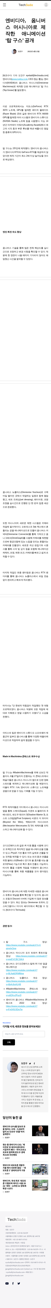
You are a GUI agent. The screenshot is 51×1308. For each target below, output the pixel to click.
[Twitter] (30, 1063)
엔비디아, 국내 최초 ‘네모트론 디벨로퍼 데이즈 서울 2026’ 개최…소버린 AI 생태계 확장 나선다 (14, 1185)
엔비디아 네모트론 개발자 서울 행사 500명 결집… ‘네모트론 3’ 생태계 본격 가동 (14, 1168)
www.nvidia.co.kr (19, 79)
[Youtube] (7, 1283)
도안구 (20, 51)
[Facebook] (34, 1063)
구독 (9, 1042)
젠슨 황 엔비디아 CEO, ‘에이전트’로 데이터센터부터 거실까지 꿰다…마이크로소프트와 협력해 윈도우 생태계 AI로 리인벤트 (14, 1150)
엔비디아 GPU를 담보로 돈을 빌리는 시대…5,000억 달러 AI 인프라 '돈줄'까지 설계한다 (14, 1130)
